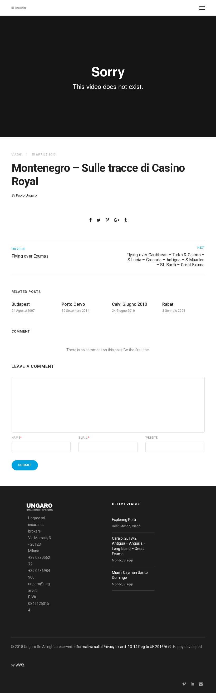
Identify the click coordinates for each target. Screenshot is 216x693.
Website (151, 437)
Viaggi (17, 154)
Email (83, 437)
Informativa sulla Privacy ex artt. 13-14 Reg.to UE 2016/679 (122, 647)
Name (17, 437)
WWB (20, 665)
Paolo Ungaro (26, 195)
